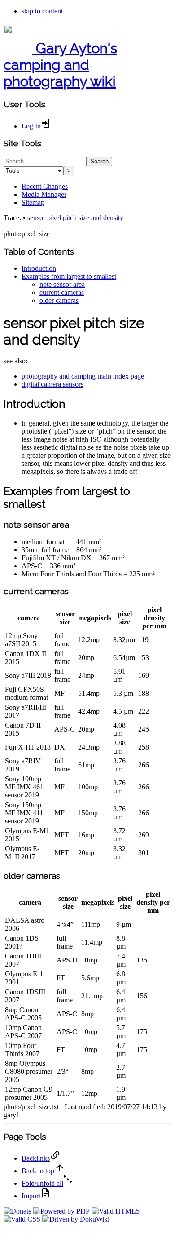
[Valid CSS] (22, 1219)
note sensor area (62, 284)
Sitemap (33, 202)
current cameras (61, 292)
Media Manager (44, 194)
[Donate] (17, 1211)
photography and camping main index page (83, 376)
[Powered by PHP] (61, 1211)
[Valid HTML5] (116, 1211)
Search (99, 161)
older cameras (59, 300)
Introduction (39, 268)
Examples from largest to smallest (69, 276)
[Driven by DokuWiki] (75, 1219)
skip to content (42, 11)
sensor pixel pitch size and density (75, 217)
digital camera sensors (52, 384)
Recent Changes (45, 186)
